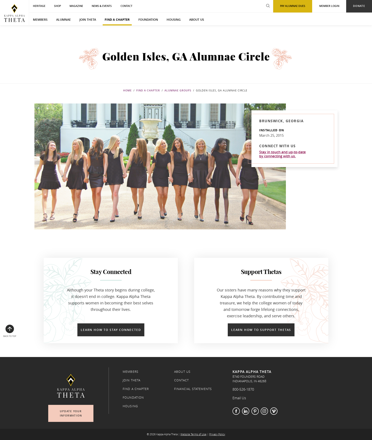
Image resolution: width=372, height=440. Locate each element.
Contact (181, 380)
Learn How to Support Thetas (261, 330)
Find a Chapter (117, 19)
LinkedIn (245, 411)
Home (127, 90)
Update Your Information (71, 413)
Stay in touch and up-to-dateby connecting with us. (282, 154)
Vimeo (273, 411)
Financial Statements (193, 389)
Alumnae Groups (177, 90)
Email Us (239, 398)
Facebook (236, 411)
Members (40, 19)
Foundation (148, 19)
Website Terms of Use (193, 434)
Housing (174, 19)
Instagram (264, 411)
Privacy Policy (217, 434)
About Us (196, 19)
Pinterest (255, 411)
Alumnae (63, 19)
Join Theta (87, 19)
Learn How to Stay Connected (111, 330)
